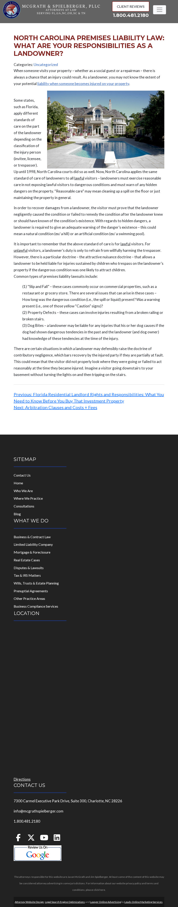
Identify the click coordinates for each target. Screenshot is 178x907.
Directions (22, 779)
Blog (17, 514)
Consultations (24, 506)
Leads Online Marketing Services (143, 902)
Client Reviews (131, 6)
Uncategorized (46, 64)
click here (99, 889)
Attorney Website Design (29, 902)
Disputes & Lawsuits (29, 568)
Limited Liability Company (33, 544)
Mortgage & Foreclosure (32, 552)
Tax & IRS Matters (27, 575)
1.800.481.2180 (131, 15)
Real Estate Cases (27, 560)
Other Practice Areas (29, 598)
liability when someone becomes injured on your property (83, 83)
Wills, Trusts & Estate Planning (36, 583)
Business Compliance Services (36, 606)
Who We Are (23, 491)
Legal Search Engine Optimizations (65, 902)
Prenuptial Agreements (31, 591)
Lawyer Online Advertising (105, 902)
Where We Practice (28, 498)
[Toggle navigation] (159, 9)
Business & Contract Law (32, 537)
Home (18, 483)
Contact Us (22, 475)
